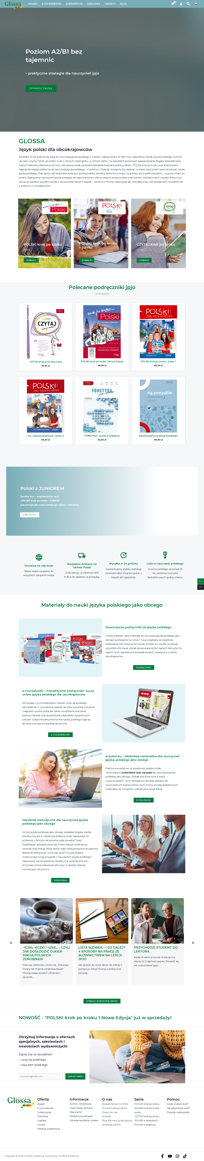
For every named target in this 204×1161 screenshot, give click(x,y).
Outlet (41, 1124)
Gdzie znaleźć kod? (177, 1104)
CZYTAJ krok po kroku (146, 1116)
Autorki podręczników (114, 1108)
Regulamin (76, 1112)
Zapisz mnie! (75, 1076)
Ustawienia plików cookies (84, 1120)
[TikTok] (185, 1156)
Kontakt (106, 1116)
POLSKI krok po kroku (146, 1104)
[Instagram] (177, 1156)
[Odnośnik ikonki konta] (181, 4)
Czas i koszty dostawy (81, 1108)
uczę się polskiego (33, 1059)
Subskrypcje (44, 1112)
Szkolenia (42, 1116)
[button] (188, 3)
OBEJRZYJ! (29, 514)
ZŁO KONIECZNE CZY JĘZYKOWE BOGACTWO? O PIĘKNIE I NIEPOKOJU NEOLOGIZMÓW (100, 953)
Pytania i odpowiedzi (178, 1112)
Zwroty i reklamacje (80, 1104)
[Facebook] (162, 1156)
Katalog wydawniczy (48, 1128)
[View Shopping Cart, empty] (173, 4)
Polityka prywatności (81, 1116)
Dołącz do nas (109, 1112)
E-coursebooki (45, 1108)
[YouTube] (170, 1156)
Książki (40, 1104)
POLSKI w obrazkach (146, 1120)
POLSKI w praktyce (145, 1124)
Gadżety (41, 1120)
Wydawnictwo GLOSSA (115, 1104)
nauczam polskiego (34, 1064)
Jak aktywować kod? (178, 1108)
